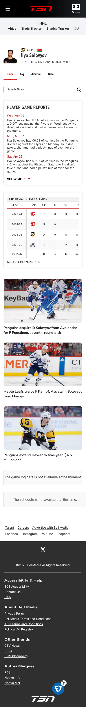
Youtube (47, 534)
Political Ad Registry (18, 629)
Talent (9, 527)
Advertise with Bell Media (50, 527)
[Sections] (8, 8)
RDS (7, 672)
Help (7, 597)
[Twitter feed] (43, 549)
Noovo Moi (12, 683)
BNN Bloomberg (16, 656)
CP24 (8, 651)
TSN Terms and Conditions (23, 624)
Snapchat (63, 534)
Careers (23, 527)
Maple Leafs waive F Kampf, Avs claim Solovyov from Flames (43, 394)
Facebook (12, 534)
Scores (76, 12)
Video (12, 29)
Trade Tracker (31, 29)
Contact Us (12, 592)
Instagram (30, 534)
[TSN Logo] (41, 8)
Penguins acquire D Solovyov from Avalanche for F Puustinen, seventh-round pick (40, 330)
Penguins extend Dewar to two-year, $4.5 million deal (38, 457)
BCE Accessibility (16, 586)
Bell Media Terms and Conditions (27, 619)
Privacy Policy (14, 613)
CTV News (12, 645)
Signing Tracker (58, 29)
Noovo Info (12, 677)
